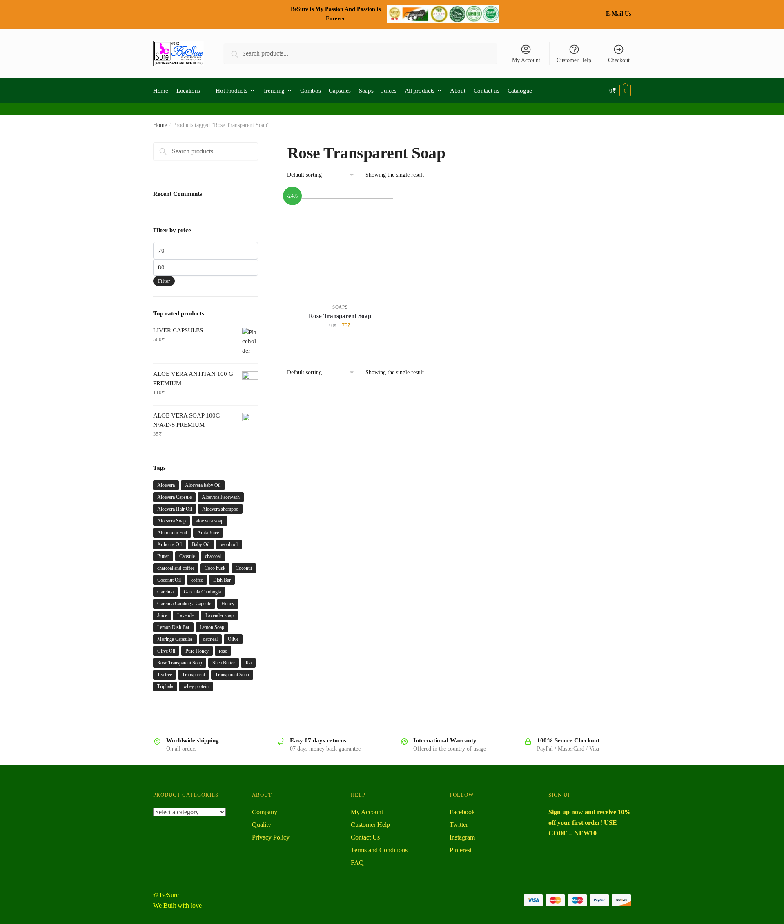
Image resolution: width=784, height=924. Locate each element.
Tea (248, 663)
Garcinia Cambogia (202, 592)
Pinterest (461, 849)
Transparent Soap (232, 674)
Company (264, 811)
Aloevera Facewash (221, 497)
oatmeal (210, 639)
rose (223, 651)
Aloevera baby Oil (202, 485)
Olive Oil (166, 651)
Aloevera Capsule (174, 497)
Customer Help (574, 60)
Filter (164, 281)
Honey (227, 603)
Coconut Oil (169, 580)
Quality (261, 824)
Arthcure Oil (169, 544)
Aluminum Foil (172, 532)
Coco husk (215, 568)
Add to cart (340, 343)
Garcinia (165, 592)
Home (160, 125)
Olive (233, 639)
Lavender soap (219, 615)
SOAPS (340, 306)
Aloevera (166, 485)
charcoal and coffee (175, 568)
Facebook (462, 811)
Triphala (165, 686)
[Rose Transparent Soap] (340, 244)
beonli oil (229, 544)
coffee (197, 580)
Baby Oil (200, 544)
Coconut (244, 568)
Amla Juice (208, 532)
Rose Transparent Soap (340, 316)
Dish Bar (222, 580)
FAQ (357, 862)
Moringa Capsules (175, 639)
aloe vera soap (209, 521)
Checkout (619, 60)
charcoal (213, 556)
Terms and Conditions (379, 849)
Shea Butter (223, 663)
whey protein (196, 686)
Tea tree (164, 674)
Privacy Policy (271, 837)
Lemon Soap (212, 627)
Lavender (186, 615)
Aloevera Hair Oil (174, 509)
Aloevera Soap (171, 521)
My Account (526, 60)
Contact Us (365, 837)
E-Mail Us (618, 14)
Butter (163, 556)
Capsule (187, 556)
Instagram (462, 837)
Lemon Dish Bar (173, 627)
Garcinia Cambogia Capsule (184, 603)
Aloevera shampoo (220, 509)
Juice (162, 615)
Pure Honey (197, 651)
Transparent (193, 674)
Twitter (459, 824)
